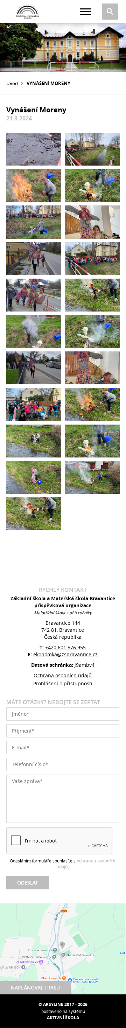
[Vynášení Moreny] (33, 149)
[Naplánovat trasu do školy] (62, 948)
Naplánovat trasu (35, 987)
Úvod (12, 83)
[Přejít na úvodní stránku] (27, 12)
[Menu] (85, 12)
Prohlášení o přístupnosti (62, 683)
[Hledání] (110, 12)
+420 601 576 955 (65, 647)
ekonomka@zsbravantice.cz (65, 654)
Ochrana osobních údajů (63, 675)
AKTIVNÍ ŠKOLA (63, 1018)
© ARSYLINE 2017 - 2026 (63, 1004)
